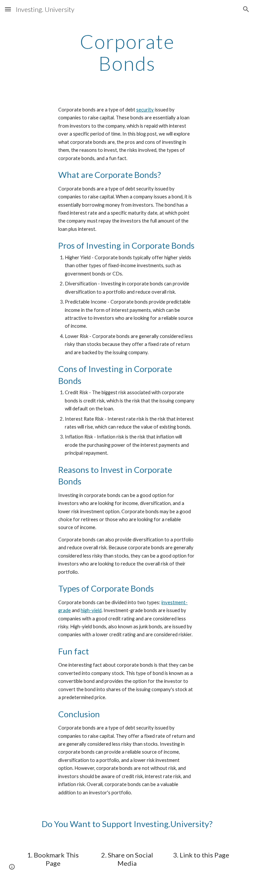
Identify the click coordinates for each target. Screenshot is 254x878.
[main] (127, 52)
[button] (8, 9)
